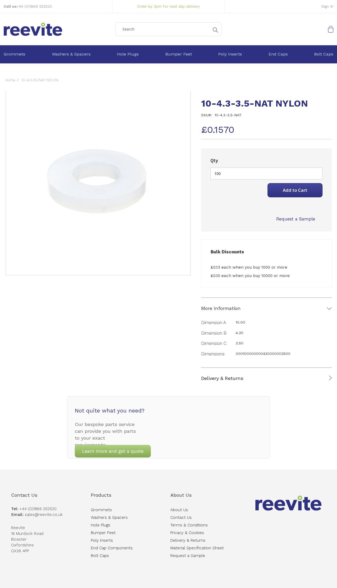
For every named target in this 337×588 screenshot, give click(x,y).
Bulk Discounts (227, 251)
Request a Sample (295, 219)
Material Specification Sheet (197, 548)
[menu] (168, 54)
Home (10, 80)
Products (101, 495)
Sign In (327, 6)
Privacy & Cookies (187, 532)
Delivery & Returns (222, 378)
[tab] (266, 304)
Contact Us (24, 495)
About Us (181, 495)
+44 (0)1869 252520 (34, 6)
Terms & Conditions (189, 525)
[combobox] (168, 29)
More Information (221, 308)
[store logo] (58, 29)
